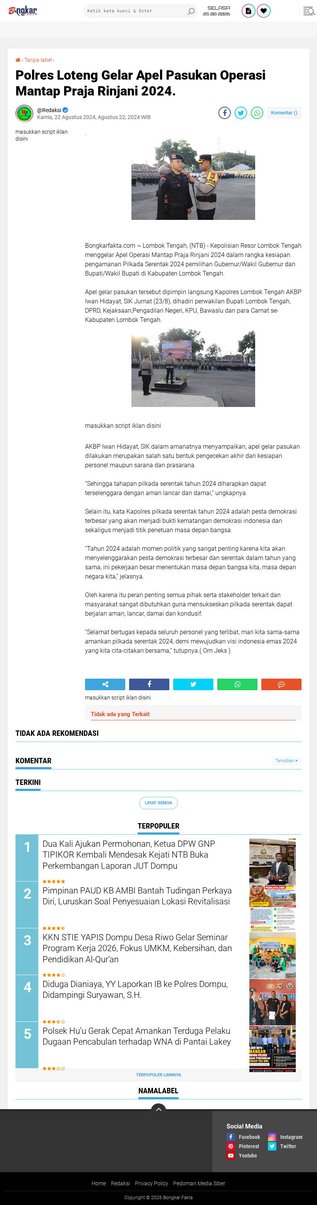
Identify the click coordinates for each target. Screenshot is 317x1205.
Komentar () (284, 113)
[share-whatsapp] (257, 113)
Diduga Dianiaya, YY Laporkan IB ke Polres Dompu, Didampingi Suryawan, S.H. (135, 989)
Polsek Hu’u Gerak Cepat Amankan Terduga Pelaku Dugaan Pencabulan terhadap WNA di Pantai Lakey (137, 1036)
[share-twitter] (241, 113)
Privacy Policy (151, 1183)
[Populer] (263, 11)
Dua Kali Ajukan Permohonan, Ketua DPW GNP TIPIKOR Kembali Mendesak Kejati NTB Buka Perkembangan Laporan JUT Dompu (129, 855)
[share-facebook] (224, 113)
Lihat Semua (158, 802)
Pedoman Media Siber (199, 1183)
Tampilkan (285, 760)
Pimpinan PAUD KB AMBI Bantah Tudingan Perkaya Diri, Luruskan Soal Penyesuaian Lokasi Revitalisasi (137, 896)
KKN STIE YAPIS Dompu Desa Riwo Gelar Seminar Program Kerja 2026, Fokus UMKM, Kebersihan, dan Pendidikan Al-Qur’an (137, 948)
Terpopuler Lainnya (158, 1074)
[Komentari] (281, 684)
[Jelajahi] (308, 11)
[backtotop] (158, 1111)
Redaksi (120, 1183)
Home (99, 1183)
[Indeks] (248, 11)
